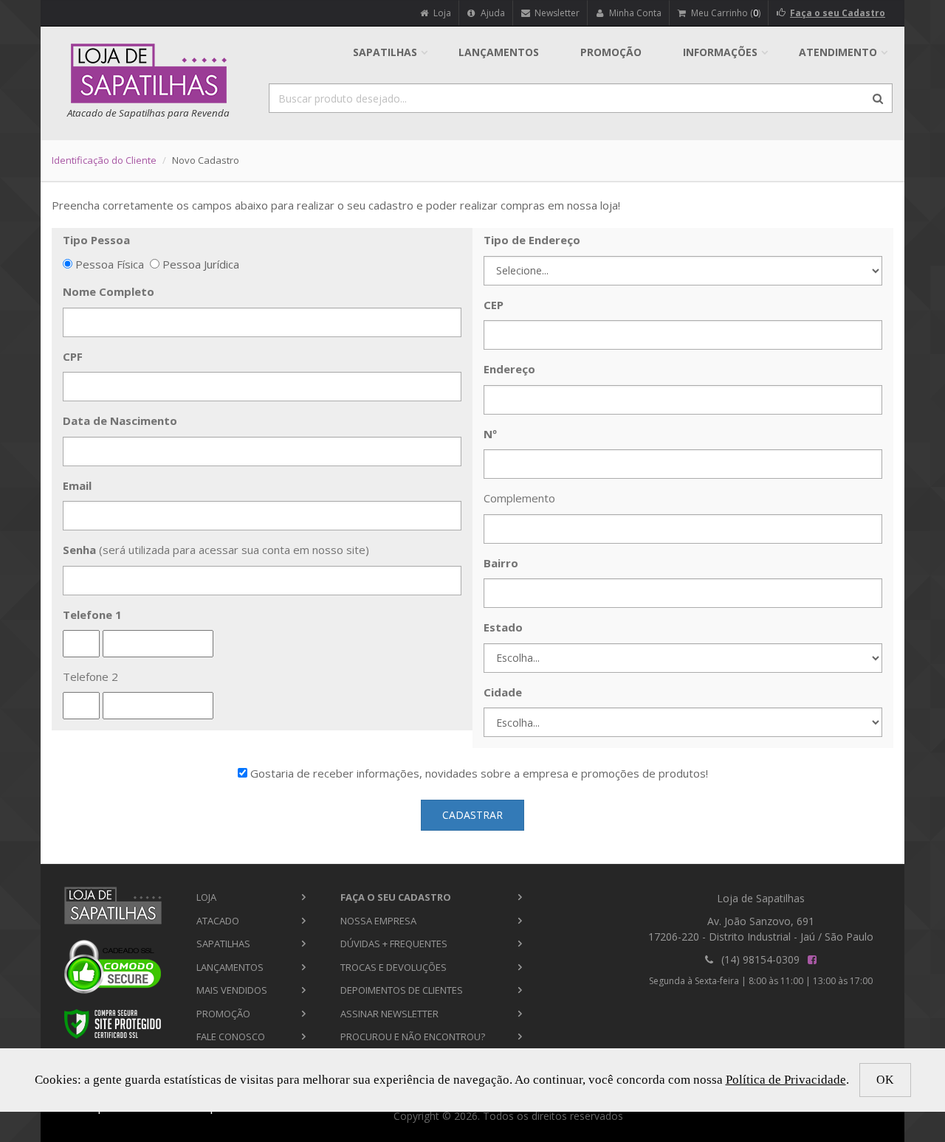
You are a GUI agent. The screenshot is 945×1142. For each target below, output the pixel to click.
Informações (720, 52)
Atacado (217, 920)
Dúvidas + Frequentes (393, 943)
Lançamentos (498, 52)
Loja (441, 13)
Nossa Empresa (378, 920)
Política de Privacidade (786, 1080)
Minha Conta (634, 13)
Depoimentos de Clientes (401, 990)
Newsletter (556, 13)
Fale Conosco (230, 1036)
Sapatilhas (385, 52)
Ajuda (491, 13)
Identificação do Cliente (104, 160)
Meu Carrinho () (724, 13)
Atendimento (838, 52)
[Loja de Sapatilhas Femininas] (112, 905)
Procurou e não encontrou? (412, 1036)
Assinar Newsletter (389, 1013)
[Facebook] (812, 959)
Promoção (611, 52)
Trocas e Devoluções (393, 967)
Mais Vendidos (231, 990)
